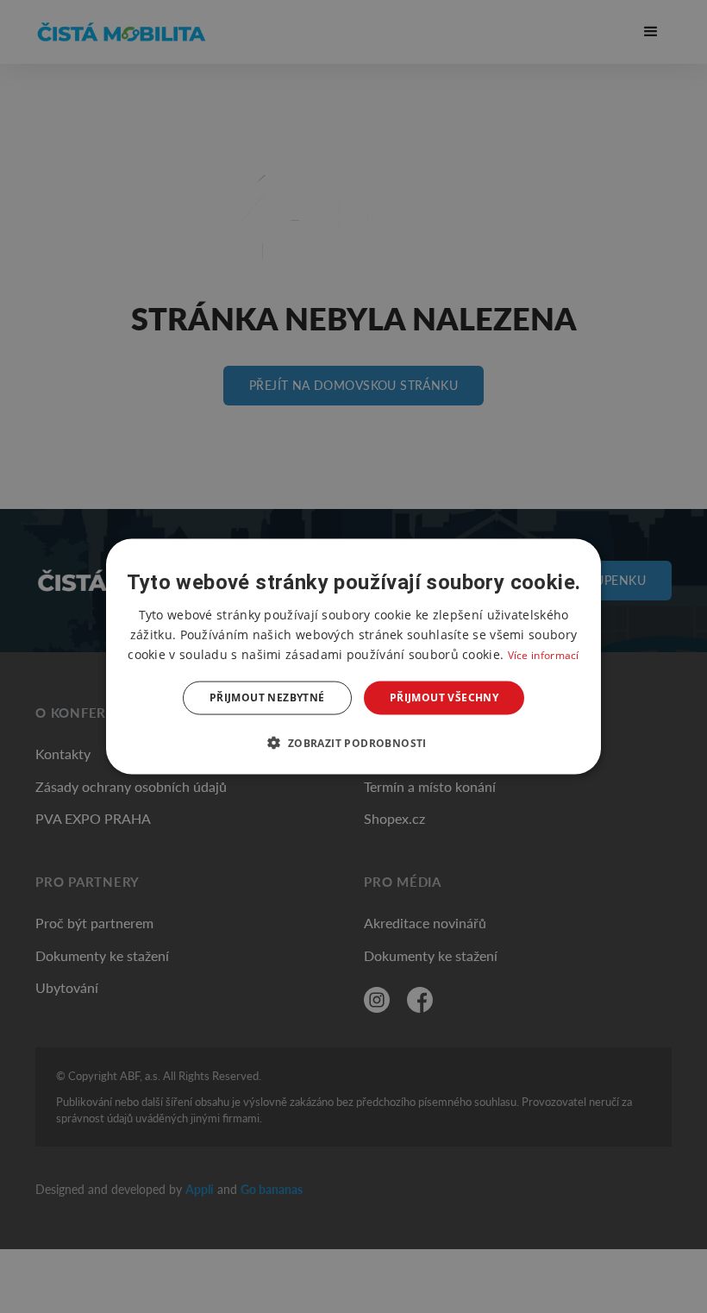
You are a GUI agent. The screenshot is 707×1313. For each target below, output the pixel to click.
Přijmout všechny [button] (444, 697)
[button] (353, 742)
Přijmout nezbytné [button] (267, 697)
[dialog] (353, 657)
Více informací (543, 655)
